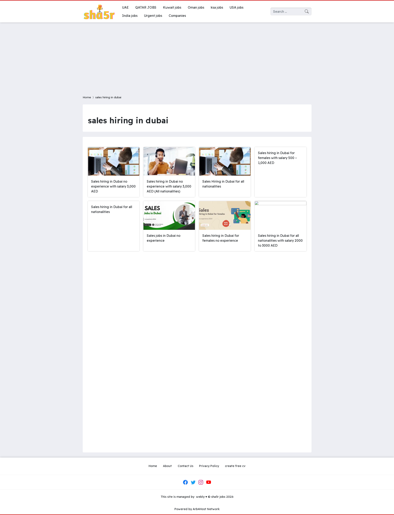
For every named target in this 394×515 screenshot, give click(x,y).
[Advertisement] (197, 56)
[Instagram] (201, 482)
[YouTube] (208, 482)
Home (87, 97)
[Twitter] (193, 482)
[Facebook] (185, 482)
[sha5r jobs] (99, 11)
